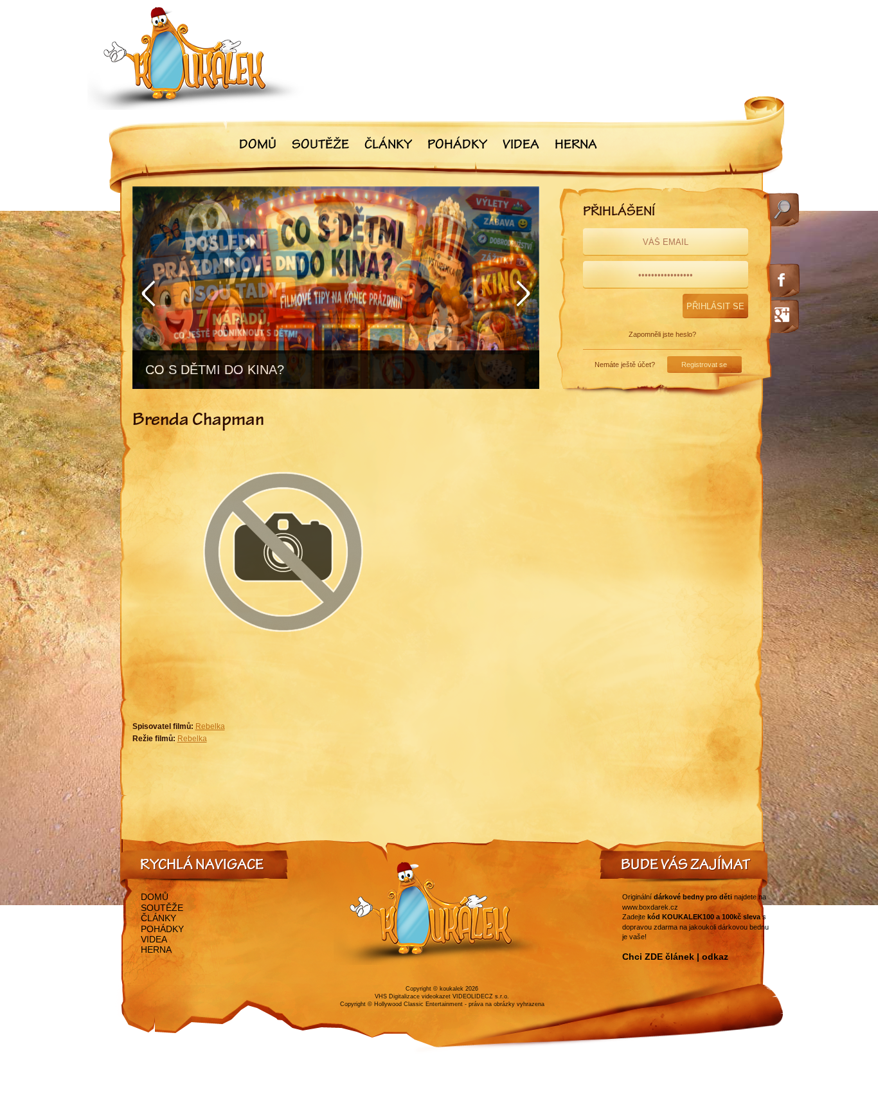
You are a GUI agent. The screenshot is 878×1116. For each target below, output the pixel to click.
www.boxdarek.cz (650, 907)
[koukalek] (196, 58)
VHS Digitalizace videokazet (413, 996)
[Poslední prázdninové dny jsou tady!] (335, 287)
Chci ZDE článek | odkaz (675, 956)
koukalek (451, 989)
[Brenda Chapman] (283, 663)
